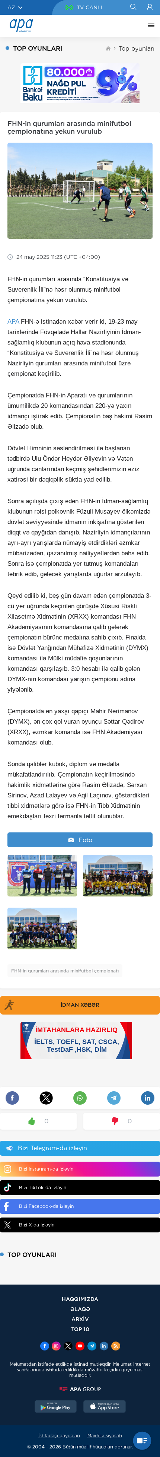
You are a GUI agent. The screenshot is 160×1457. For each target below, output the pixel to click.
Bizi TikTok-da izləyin (42, 1187)
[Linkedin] (103, 1347)
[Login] (150, 7)
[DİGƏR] (149, 26)
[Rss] (115, 1347)
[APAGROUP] (80, 1389)
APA (13, 321)
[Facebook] (44, 1347)
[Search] (133, 7)
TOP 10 (80, 1329)
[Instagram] (56, 1347)
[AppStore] (104, 1407)
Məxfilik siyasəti (104, 1435)
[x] (68, 1347)
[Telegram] (91, 1347)
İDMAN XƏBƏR (80, 1005)
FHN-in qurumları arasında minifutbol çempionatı (65, 971)
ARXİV (80, 1319)
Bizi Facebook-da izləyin (46, 1206)
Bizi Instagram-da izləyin (46, 1169)
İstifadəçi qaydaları (59, 1435)
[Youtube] (80, 1347)
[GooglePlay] (56, 1407)
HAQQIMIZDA (80, 1299)
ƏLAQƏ (80, 1309)
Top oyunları (136, 48)
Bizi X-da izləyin (36, 1225)
